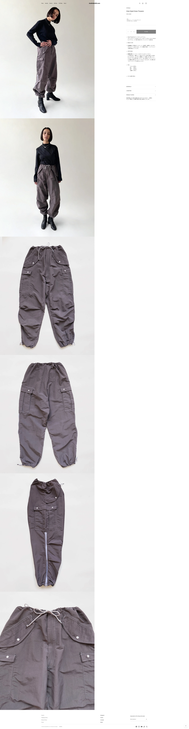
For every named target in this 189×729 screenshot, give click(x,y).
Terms (42, 722)
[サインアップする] (146, 719)
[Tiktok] (144, 727)
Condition (128, 90)
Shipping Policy (44, 717)
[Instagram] (139, 727)
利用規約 (60, 726)
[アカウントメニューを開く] (142, 3)
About (101, 722)
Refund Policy (44, 719)
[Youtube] (141, 727)
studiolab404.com (47, 726)
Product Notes (130, 95)
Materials (128, 86)
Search (42, 715)
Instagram (102, 715)
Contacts (102, 719)
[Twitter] (147, 727)
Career (101, 717)
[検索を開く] (139, 3)
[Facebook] (136, 727)
